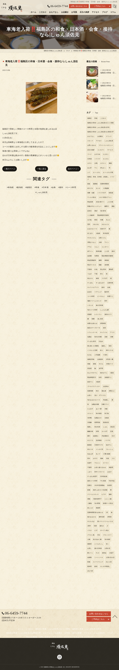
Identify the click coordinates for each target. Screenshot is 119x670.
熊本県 (89, 566)
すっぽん (90, 283)
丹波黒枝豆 (105, 436)
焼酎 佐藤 (90, 193)
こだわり (103, 118)
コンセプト (100, 150)
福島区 (89, 118)
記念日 (89, 292)
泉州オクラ (108, 314)
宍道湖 (89, 269)
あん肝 (89, 168)
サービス (110, 150)
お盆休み (106, 386)
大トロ (98, 188)
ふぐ (88, 172)
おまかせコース (92, 229)
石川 (113, 436)
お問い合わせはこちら (79, 6)
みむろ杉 (90, 571)
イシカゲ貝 (99, 449)
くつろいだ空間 (92, 350)
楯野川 (106, 206)
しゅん (105, 427)
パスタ (89, 530)
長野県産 (97, 422)
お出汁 (109, 472)
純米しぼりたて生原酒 (100, 490)
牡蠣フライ (105, 404)
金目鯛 (89, 256)
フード (89, 154)
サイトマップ (87, 637)
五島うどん (102, 238)
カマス (89, 163)
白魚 (95, 269)
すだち (101, 364)
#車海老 (10, 187)
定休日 (89, 211)
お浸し (89, 548)
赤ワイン (90, 251)
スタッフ (90, 141)
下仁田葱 (103, 481)
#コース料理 (71, 187)
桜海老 (111, 193)
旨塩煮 (89, 368)
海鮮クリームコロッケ (94, 301)
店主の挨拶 (90, 150)
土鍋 (88, 539)
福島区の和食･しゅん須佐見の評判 (98, 127)
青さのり (90, 278)
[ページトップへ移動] (115, 616)
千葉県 (89, 467)
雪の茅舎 (103, 211)
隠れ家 (104, 391)
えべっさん (96, 172)
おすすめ (97, 154)
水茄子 (111, 553)
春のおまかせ (91, 517)
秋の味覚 (99, 413)
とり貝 (107, 251)
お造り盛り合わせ (100, 467)
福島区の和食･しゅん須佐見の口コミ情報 (100, 123)
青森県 (111, 467)
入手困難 (97, 355)
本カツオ (90, 449)
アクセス (99, 141)
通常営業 (101, 517)
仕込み (101, 341)
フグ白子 (104, 278)
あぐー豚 (99, 409)
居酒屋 (89, 314)
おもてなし (90, 136)
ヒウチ (104, 494)
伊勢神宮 (103, 323)
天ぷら (108, 220)
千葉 (95, 274)
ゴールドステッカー (93, 386)
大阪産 (98, 233)
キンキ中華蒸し (105, 566)
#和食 (37, 187)
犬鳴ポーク (109, 364)
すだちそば (90, 521)
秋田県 (109, 485)
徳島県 (89, 544)
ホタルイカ (105, 224)
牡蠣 (101, 220)
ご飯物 (89, 503)
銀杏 (95, 566)
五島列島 (110, 283)
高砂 (95, 211)
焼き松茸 (97, 427)
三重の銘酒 (106, 454)
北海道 (107, 418)
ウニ (95, 168)
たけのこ (106, 154)
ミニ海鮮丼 (90, 215)
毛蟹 (95, 526)
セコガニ (106, 159)
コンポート (105, 247)
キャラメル (103, 332)
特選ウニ (110, 296)
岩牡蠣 (107, 265)
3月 (107, 512)
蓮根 (110, 494)
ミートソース (98, 557)
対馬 (97, 431)
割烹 (110, 346)
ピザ (95, 530)
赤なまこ (103, 168)
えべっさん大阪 (108, 172)
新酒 (88, 490)
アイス (112, 332)
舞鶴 (110, 163)
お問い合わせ (91, 145)
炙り (101, 350)
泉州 (113, 251)
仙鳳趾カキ (98, 418)
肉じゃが (90, 508)
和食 (95, 118)
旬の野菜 (97, 503)
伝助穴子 (103, 229)
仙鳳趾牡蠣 (95, 404)
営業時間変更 (104, 184)
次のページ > (73, 169)
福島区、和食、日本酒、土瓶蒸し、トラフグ (100, 178)
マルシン (97, 463)
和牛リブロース (99, 472)
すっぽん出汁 (100, 283)
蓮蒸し (104, 346)
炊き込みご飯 (97, 539)
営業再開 (90, 391)
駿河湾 (107, 292)
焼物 (88, 364)
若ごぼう (90, 233)
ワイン (107, 242)
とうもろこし (98, 544)
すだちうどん (91, 238)
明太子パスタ (91, 265)
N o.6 (97, 553)
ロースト (106, 463)
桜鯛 (93, 319)
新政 (88, 184)
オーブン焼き (104, 530)
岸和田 (109, 517)
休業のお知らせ (92, 323)
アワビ (89, 247)
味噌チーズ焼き (108, 503)
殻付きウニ (103, 373)
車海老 (107, 260)
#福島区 (28, 187)
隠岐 (100, 265)
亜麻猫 (95, 184)
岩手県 (101, 368)
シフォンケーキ (92, 332)
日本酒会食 (103, 476)
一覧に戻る (41, 169)
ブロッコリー (107, 535)
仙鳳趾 (89, 337)
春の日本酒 (99, 305)
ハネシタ (90, 305)
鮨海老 (89, 445)
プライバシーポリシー (106, 145)
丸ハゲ (98, 454)
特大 (97, 391)
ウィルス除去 (91, 197)
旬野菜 (96, 256)
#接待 (60, 187)
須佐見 (112, 427)
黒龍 (113, 206)
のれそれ (96, 224)
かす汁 (95, 458)
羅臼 (88, 436)
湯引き (102, 526)
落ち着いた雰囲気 (93, 346)
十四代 (105, 355)
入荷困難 (106, 188)
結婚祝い (96, 436)
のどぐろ (90, 440)
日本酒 (89, 159)
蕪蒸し (89, 427)
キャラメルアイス (93, 287)
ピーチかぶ (100, 296)
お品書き (100, 136)
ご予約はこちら (100, 6)
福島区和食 (90, 359)
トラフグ (97, 159)
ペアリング (98, 292)
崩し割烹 (100, 319)
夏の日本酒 (98, 548)
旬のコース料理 (92, 310)
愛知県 (111, 269)
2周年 (89, 526)
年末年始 (111, 481)
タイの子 (104, 431)
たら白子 (90, 409)
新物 (94, 364)
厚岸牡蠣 (99, 251)
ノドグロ (107, 440)
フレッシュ (109, 449)
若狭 (106, 337)
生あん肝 (90, 454)
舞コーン (90, 553)
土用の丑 (107, 548)
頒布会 (104, 553)
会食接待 (100, 359)
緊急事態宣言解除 (107, 256)
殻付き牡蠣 (98, 337)
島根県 (98, 508)
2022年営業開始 (99, 485)
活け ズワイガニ (100, 395)
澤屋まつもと (91, 242)
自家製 (89, 557)
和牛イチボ (109, 350)
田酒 (88, 562)
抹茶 (104, 328)
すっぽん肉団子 (92, 476)
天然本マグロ (98, 445)
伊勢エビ (112, 391)
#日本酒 (45, 187)
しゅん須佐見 (109, 141)
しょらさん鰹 (104, 310)
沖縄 (106, 409)
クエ (113, 458)
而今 (88, 458)
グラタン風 (90, 535)
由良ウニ (90, 382)
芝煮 (111, 431)
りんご (96, 247)
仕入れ (89, 355)
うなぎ (89, 274)
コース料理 (90, 296)
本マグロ (90, 188)
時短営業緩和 (91, 260)
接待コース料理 (92, 481)
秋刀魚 (107, 413)
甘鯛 (111, 337)
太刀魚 (89, 220)
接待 (103, 287)
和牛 (105, 301)
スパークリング (98, 562)
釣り (101, 274)
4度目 (112, 373)
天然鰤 (89, 422)
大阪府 (98, 382)
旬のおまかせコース (93, 400)
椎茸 (95, 220)
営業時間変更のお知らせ (95, 512)
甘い (107, 544)
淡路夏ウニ (108, 377)
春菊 (97, 278)
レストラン (98, 314)
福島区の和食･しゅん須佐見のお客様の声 (100, 132)
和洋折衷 (106, 233)
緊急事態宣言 (91, 377)
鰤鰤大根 (90, 431)
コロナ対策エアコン (105, 197)
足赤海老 (99, 440)
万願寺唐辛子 (97, 499)
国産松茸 (106, 422)
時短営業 (90, 202)
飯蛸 (100, 260)
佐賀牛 (89, 463)
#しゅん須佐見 (41, 192)
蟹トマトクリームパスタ (105, 521)
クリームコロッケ (93, 494)
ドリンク (109, 136)
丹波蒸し (106, 400)
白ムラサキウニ (92, 373)
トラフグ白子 (101, 193)
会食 (108, 287)
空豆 (98, 535)
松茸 (100, 377)
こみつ (89, 472)
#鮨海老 (19, 187)
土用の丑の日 (110, 557)
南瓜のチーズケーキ (93, 328)
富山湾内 (103, 269)
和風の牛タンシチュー (94, 206)
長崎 (101, 458)
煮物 (88, 499)
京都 (100, 242)
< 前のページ (9, 169)
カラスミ (103, 163)
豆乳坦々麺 (109, 359)
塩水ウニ (109, 445)
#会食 (53, 187)
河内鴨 (89, 418)
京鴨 (95, 163)
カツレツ (90, 413)
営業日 (89, 485)
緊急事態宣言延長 (103, 215)
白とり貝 (109, 562)
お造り (89, 395)
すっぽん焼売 (91, 341)
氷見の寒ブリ (100, 202)
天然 (107, 458)
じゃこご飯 (108, 499)
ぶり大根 (110, 202)
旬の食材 (107, 539)
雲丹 (88, 224)
